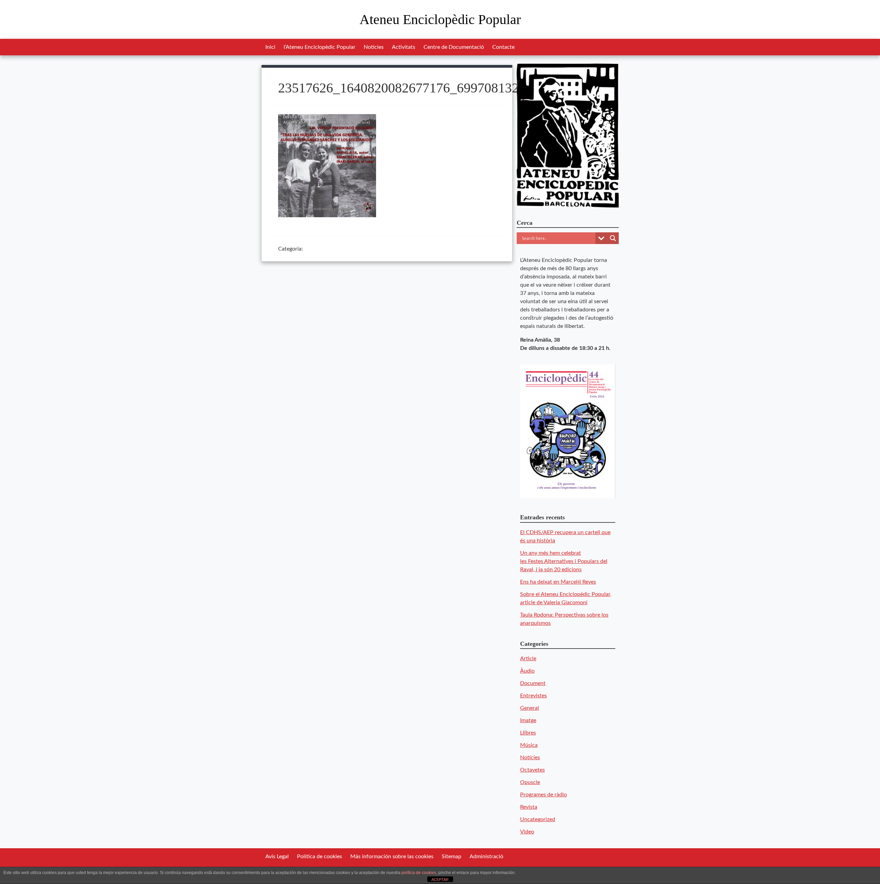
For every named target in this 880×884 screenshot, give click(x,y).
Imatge (528, 720)
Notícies (374, 47)
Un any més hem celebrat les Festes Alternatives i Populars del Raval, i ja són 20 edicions (563, 561)
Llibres (528, 733)
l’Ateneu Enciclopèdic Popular (319, 47)
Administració (486, 856)
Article (528, 658)
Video (527, 832)
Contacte (503, 47)
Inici (270, 47)
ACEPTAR (440, 879)
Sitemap (451, 856)
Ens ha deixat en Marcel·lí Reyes (558, 582)
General (529, 708)
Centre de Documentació (454, 47)
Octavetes (532, 770)
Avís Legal (277, 856)
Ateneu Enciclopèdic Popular (440, 19)
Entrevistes (533, 695)
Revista (528, 807)
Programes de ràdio (543, 794)
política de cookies (419, 872)
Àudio (527, 671)
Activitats (403, 47)
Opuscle (530, 782)
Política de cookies (319, 856)
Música (529, 745)
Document (533, 683)
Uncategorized (537, 819)
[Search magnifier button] (613, 238)
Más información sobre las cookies (391, 856)
